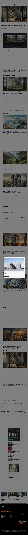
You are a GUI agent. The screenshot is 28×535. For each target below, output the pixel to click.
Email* (5, 273)
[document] (14, 267)
